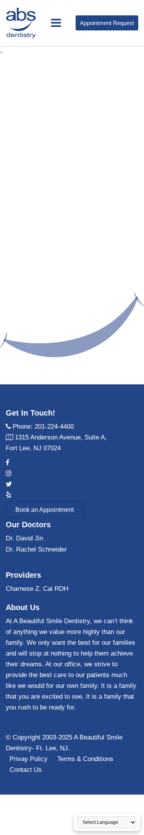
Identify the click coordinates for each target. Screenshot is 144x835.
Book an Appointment (44, 509)
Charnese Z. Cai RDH (37, 588)
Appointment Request (107, 23)
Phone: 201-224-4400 (43, 426)
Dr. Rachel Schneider (36, 549)
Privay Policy (29, 759)
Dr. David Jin (24, 538)
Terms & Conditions (85, 759)
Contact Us (26, 769)
